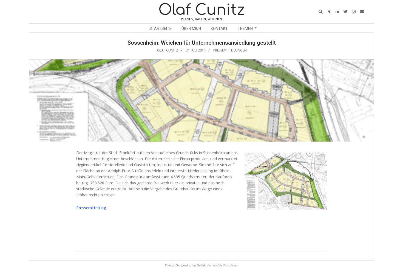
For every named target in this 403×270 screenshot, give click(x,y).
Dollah (201, 265)
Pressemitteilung (91, 207)
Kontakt (169, 265)
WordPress (230, 265)
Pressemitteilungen (230, 50)
